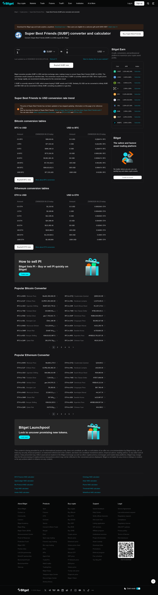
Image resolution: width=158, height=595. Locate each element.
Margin (45, 530)
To (67, 49)
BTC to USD (66, 112)
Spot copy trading (49, 538)
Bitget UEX (21, 545)
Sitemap (20, 567)
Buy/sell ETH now (24, 247)
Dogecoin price (73, 574)
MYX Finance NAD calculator (24, 477)
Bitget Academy (23, 523)
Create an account (127, 177)
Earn (44, 534)
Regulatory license (124, 523)
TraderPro (46, 560)
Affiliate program (98, 530)
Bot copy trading (48, 545)
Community (21, 516)
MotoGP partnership (24, 556)
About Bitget (22, 509)
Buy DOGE (71, 520)
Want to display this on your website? (95, 59)
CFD (44, 516)
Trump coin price (73, 571)
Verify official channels (100, 516)
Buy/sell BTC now (24, 180)
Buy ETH (71, 516)
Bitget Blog (21, 527)
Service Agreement (124, 509)
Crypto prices (24, 12)
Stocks (45, 523)
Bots (44, 549)
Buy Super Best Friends (132, 34)
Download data (98, 545)
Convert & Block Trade (50, 527)
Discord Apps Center (50, 578)
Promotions (96, 549)
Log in (130, 3)
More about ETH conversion (45, 247)
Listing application (99, 523)
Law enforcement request (126, 512)
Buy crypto (71, 509)
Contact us (21, 512)
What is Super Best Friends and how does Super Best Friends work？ (78, 110)
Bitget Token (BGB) (24, 530)
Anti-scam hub (98, 520)
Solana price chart (74, 545)
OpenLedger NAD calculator (24, 481)
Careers (20, 520)
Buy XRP (71, 523)
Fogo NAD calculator (22, 488)
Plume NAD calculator (90, 485)
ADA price (71, 563)
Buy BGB (71, 527)
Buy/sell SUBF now (61, 65)
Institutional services (100, 534)
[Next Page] (73, 347)
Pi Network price (73, 560)
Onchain (45, 520)
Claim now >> (112, 27)
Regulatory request (124, 516)
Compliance (122, 520)
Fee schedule (97, 556)
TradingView (47, 567)
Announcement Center (25, 534)
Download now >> (61, 27)
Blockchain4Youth (24, 560)
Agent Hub (46, 556)
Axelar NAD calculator (22, 492)
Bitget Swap (47, 571)
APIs (44, 552)
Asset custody (97, 541)
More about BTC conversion (45, 180)
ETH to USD (78, 112)
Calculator (71, 549)
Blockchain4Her (23, 563)
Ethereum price (73, 541)
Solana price (72, 567)
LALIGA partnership (24, 552)
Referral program (98, 552)
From (18, 49)
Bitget (16, 12)
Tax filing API (97, 560)
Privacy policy (122, 530)
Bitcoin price (72, 538)
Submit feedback (98, 509)
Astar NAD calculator (90, 481)
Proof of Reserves (24, 538)
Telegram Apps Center (50, 574)
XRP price (71, 556)
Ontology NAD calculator (91, 477)
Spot (44, 509)
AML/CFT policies (124, 527)
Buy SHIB (71, 530)
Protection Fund (23, 541)
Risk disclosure (123, 538)
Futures (45, 512)
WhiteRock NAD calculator (92, 492)
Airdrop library (47, 582)
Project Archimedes (99, 538)
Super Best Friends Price (37, 12)
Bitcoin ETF (72, 552)
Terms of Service (123, 534)
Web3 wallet (47, 563)
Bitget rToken (72, 578)
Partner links (22, 549)
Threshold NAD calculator (91, 488)
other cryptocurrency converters (44, 112)
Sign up (139, 3)
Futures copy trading (50, 541)
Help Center (97, 512)
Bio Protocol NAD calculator (24, 485)
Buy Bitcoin (71, 512)
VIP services (97, 527)
